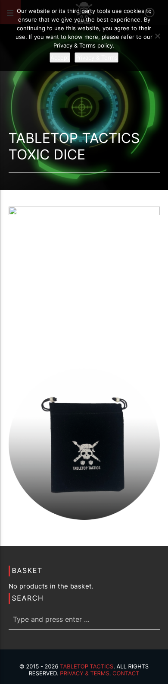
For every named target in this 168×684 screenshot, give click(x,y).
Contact (126, 673)
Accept (59, 57)
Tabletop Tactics (86, 666)
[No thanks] (157, 36)
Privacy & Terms (84, 673)
